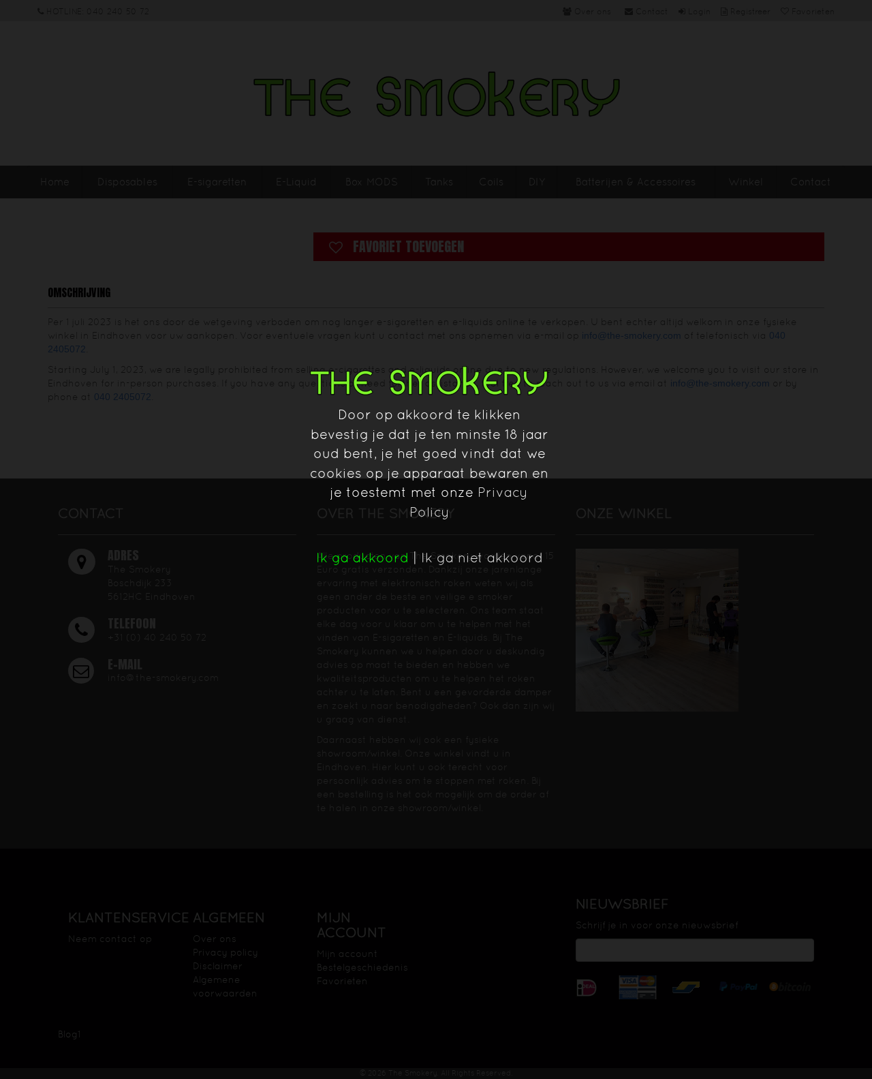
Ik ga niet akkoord (482, 557)
